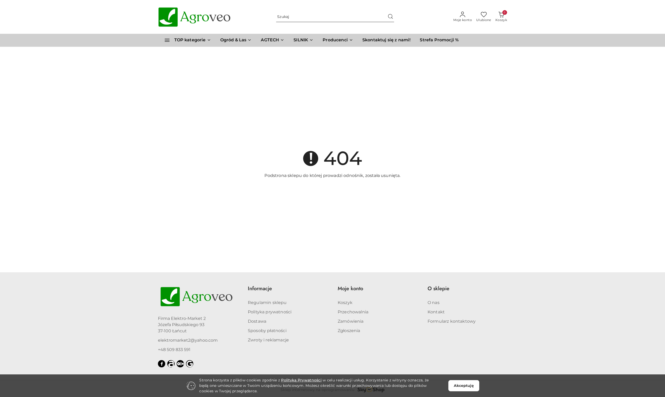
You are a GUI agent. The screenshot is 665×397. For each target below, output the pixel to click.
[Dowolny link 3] (189, 363)
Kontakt (436, 311)
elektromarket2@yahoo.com (188, 340)
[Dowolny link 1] (171, 363)
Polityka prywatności (269, 311)
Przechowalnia (353, 311)
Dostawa (257, 321)
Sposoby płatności (267, 330)
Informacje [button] (260, 288)
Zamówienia (351, 321)
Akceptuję (464, 385)
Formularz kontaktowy (452, 321)
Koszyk (345, 302)
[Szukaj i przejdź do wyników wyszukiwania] (390, 17)
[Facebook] (161, 363)
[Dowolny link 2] (180, 363)
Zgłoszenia (349, 330)
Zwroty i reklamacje (268, 340)
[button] (338, 40)
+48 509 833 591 (174, 349)
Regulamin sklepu (267, 302)
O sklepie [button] (438, 288)
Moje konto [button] (350, 288)
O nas (434, 302)
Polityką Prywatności (301, 380)
